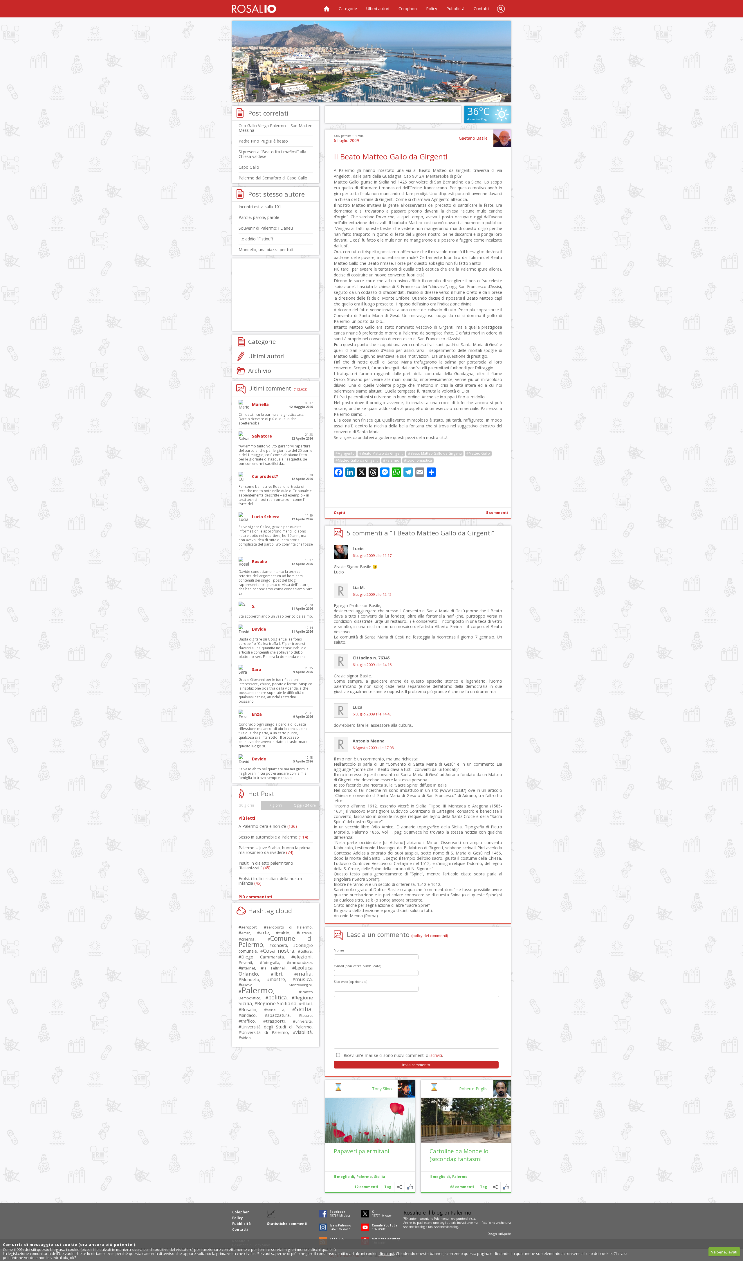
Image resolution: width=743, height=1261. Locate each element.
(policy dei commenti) (429, 935)
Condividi (495, 1187)
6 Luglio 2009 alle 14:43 (372, 714)
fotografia (270, 962)
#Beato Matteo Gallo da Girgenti (435, 453)
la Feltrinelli (275, 968)
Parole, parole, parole (259, 217)
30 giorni (246, 805)
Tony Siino (382, 1088)
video (246, 1037)
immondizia (300, 962)
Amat (245, 933)
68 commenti (462, 1186)
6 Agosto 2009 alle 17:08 (373, 747)
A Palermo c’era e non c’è (268, 826)
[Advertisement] (371, 61)
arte (264, 932)
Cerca (500, 8)
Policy (431, 8)
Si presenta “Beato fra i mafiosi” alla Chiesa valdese (272, 154)
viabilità (303, 1032)
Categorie (348, 8)
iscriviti (436, 1055)
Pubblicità (455, 8)
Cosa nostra (278, 950)
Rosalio (248, 1009)
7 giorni (275, 805)
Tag (483, 1186)
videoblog (452, 1227)
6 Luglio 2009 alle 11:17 (372, 555)
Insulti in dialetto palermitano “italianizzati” (266, 865)
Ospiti (339, 512)
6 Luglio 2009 (346, 140)
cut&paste (504, 1234)
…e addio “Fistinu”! (256, 239)
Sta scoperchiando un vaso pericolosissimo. (276, 616)
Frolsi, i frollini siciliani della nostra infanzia (270, 881)
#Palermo (391, 460)
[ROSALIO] (254, 8)
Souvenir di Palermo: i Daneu (266, 228)
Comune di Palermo (276, 941)
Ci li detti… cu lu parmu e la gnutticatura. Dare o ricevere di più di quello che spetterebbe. (271, 419)
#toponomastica (418, 460)
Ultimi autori (377, 8)
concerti (279, 945)
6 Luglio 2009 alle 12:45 (372, 594)
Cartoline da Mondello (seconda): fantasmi (459, 1155)
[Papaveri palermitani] (370, 1120)
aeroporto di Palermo (289, 927)
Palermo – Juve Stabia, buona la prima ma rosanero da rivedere (274, 850)
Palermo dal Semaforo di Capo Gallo (273, 178)
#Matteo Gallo (478, 453)
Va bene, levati (724, 1252)
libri (277, 974)
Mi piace (506, 1187)
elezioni (303, 956)
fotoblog (419, 1227)
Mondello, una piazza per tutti (267, 249)
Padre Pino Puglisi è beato (263, 141)
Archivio (259, 370)
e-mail (475, 1223)
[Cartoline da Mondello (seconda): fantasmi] (466, 1120)
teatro (306, 1015)
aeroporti (249, 927)
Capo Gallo (249, 167)
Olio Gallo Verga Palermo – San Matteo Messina (276, 128)
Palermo (460, 1176)
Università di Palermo (264, 1032)
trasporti (275, 1021)
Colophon (407, 8)
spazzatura (278, 1015)
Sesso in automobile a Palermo (273, 837)
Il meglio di (440, 1176)
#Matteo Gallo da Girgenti (357, 460)
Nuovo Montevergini (276, 984)
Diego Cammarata (262, 957)
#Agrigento (345, 453)
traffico (248, 1021)
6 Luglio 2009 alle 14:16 (372, 664)
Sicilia (379, 1176)
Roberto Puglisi (473, 1088)
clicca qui (386, 1253)
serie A (275, 1009)
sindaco (248, 1015)
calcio (284, 933)
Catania (305, 933)
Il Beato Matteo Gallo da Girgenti (391, 156)
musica (303, 979)
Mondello (250, 979)
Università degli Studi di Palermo (276, 1027)
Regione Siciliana (277, 1003)
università (303, 1021)
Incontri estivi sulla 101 (260, 206)
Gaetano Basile (473, 138)
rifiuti (307, 1003)
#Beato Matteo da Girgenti (381, 453)
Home (326, 8)
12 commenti (366, 1186)
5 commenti (497, 512)
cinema (248, 939)
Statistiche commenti (287, 1224)
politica (277, 997)
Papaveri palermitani (361, 1151)
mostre (277, 979)
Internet (248, 968)
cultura (306, 951)
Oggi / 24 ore (305, 805)
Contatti (481, 8)
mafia (304, 973)
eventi (246, 962)
